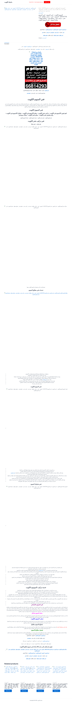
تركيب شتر (57, 32)
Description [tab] (6, 43)
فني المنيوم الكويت (48, 29)
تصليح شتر (52, 32)
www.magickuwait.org (39, 2)
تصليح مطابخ (45, 35)
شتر (63, 32)
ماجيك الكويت (8, 2)
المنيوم (60, 29)
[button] (47, 2)
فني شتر (47, 32)
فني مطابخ (61, 35)
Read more (8, 690)
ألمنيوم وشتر (63, 8)
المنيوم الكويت (55, 29)
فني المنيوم (64, 29)
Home (40, 8)
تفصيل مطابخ (56, 35)
